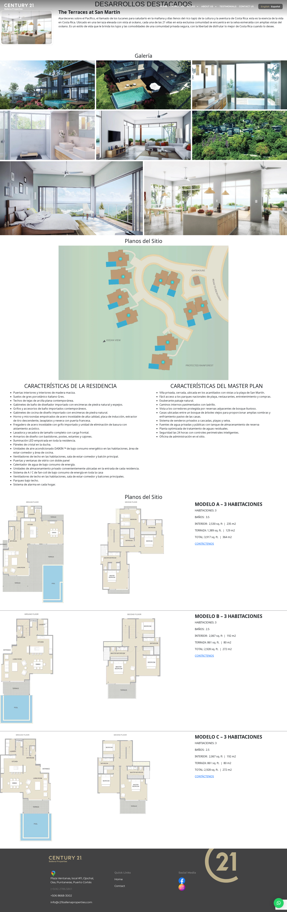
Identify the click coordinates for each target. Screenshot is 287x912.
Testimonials (228, 6)
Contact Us (246, 6)
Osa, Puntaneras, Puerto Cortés (71, 882)
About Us (207, 6)
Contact (119, 886)
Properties (177, 6)
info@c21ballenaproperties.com (71, 902)
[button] (279, 903)
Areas (191, 6)
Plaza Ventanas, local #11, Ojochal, (72, 878)
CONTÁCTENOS (204, 544)
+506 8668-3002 (61, 895)
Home (163, 6)
